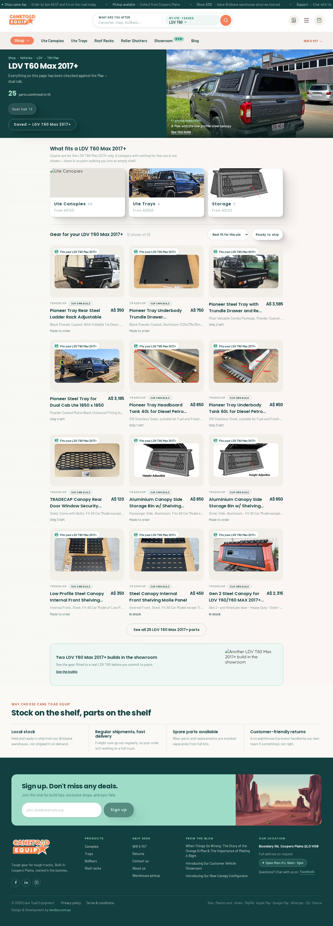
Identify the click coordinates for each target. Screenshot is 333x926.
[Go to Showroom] (293, 20)
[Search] (225, 20)
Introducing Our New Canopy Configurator (217, 875)
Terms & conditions (100, 903)
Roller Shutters (134, 40)
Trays (89, 853)
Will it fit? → (313, 41)
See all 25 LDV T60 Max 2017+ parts (166, 629)
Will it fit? (139, 846)
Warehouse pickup (146, 875)
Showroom (168, 40)
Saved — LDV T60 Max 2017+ (42, 124)
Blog (195, 40)
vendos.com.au (60, 910)
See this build (181, 132)
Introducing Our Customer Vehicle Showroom (211, 865)
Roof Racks (104, 40)
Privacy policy (71, 903)
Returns (138, 853)
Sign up (119, 809)
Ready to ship (267, 234)
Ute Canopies (52, 40)
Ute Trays (79, 40)
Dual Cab (22, 109)
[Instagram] (36, 882)
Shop (20, 40)
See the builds (67, 671)
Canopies (92, 846)
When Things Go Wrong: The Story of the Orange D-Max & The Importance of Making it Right (218, 851)
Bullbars (91, 861)
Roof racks (93, 868)
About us (139, 868)
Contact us (140, 861)
